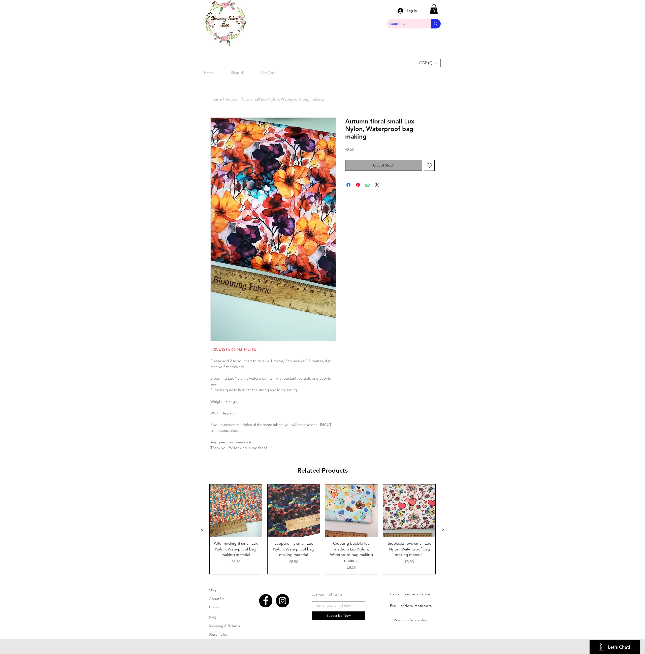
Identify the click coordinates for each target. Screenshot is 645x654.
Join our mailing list (327, 594)
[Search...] (436, 23)
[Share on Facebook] (348, 185)
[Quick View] (236, 510)
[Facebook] (265, 600)
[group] (322, 529)
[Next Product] (443, 529)
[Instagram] (282, 600)
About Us (216, 598)
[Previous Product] (202, 529)
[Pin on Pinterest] (358, 185)
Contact (215, 607)
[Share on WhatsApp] (368, 185)
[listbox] (428, 63)
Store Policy (218, 634)
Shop (213, 590)
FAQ (212, 617)
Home (216, 99)
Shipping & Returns (224, 626)
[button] (434, 9)
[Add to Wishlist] (429, 165)
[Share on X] (377, 185)
